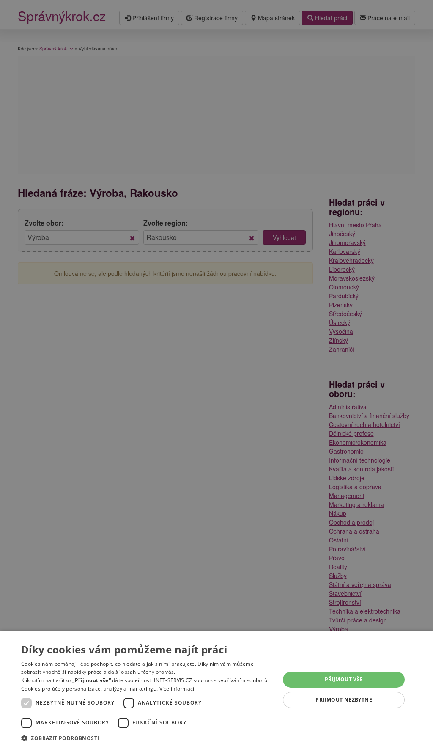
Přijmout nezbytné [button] (343, 699)
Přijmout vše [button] (344, 679)
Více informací (177, 688)
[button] (146, 738)
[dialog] (216, 690)
